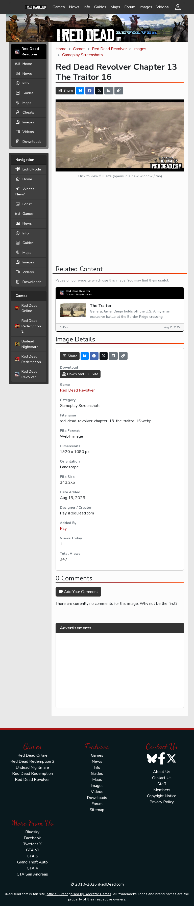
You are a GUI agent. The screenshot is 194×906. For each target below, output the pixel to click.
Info (87, 7)
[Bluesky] (80, 90)
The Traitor (100, 305)
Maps (115, 7)
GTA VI (32, 850)
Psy (63, 528)
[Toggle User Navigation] (178, 7)
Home (27, 63)
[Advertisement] (120, 226)
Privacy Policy (162, 802)
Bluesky (32, 832)
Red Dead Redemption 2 (31, 326)
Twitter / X (32, 844)
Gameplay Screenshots (82, 55)
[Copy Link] (119, 90)
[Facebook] (89, 90)
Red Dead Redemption (31, 359)
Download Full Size (82, 374)
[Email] (108, 90)
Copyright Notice (161, 796)
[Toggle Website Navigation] (16, 7)
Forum (129, 7)
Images (145, 7)
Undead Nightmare (29, 344)
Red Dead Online (29, 308)
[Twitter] (99, 90)
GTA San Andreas (32, 874)
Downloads (31, 141)
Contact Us (162, 778)
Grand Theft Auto (32, 862)
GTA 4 (32, 868)
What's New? (24, 191)
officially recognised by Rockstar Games (79, 894)
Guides (100, 7)
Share (67, 90)
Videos (162, 7)
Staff (161, 784)
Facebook (32, 838)
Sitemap (97, 810)
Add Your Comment (80, 592)
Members (161, 790)
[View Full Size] (120, 135)
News (74, 7)
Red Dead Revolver (29, 374)
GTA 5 (32, 856)
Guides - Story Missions (79, 294)
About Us (161, 772)
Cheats (28, 112)
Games (59, 7)
